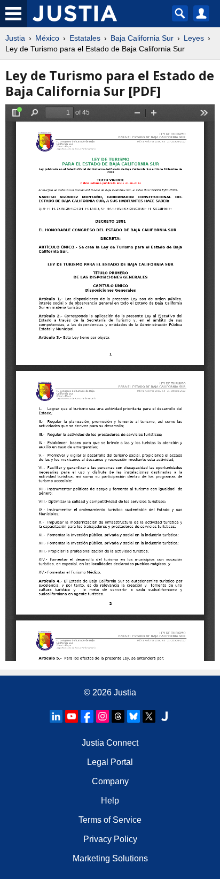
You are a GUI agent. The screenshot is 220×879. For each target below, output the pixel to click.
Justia (15, 38)
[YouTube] (71, 716)
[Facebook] (87, 716)
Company (110, 781)
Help (110, 800)
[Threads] (118, 716)
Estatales (84, 38)
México (47, 38)
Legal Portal (110, 762)
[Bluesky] (133, 716)
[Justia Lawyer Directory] (164, 716)
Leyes (194, 38)
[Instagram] (102, 716)
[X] (149, 716)
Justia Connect (110, 742)
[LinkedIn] (56, 716)
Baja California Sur (142, 38)
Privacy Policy (110, 839)
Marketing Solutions (110, 858)
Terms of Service (110, 819)
